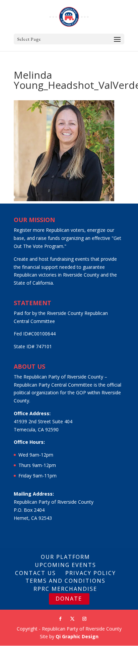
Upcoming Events (65, 565)
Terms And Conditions (65, 580)
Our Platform (65, 557)
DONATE (69, 598)
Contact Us (35, 573)
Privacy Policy (90, 573)
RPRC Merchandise (65, 589)
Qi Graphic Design (77, 636)
